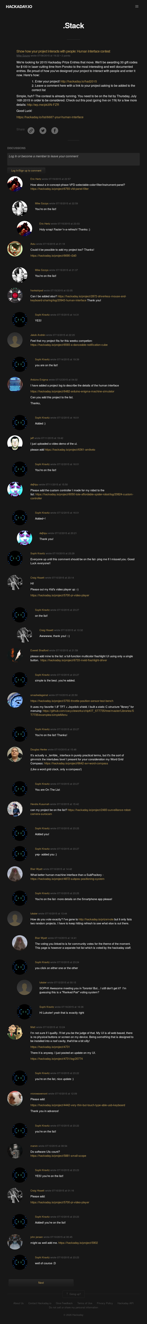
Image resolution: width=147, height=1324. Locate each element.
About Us (18, 1303)
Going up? (75, 1294)
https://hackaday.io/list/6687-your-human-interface (49, 117)
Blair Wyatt (36, 869)
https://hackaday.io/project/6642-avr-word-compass (76, 763)
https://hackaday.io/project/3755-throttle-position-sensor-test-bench (71, 701)
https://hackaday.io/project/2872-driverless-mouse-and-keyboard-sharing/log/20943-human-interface (78, 298)
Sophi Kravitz (42, 314)
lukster (34, 913)
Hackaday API (126, 1303)
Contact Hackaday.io (39, 1303)
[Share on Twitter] (43, 129)
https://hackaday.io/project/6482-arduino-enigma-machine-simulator (72, 391)
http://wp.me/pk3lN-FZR (43, 104)
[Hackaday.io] (19, 6)
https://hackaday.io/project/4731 (50, 1047)
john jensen (36, 1237)
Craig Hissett (37, 577)
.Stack (73, 25)
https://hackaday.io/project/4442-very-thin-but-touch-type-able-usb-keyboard (77, 1105)
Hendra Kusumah (39, 804)
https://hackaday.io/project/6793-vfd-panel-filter (59, 189)
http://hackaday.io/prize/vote (96, 919)
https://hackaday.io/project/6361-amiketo (70, 449)
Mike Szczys (23, 55)
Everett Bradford (39, 650)
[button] (136, 6)
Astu (32, 244)
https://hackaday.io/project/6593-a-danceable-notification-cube (69, 345)
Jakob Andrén (37, 335)
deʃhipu (34, 484)
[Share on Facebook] (54, 129)
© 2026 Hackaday (73, 1315)
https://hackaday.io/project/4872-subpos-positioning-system (67, 879)
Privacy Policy (105, 1303)
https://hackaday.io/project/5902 (78, 1243)
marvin (34, 1146)
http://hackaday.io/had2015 (78, 81)
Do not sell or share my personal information (73, 1307)
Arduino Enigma (39, 379)
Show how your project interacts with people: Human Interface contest (63, 50)
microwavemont (38, 1093)
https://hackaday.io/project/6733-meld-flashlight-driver (73, 660)
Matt (32, 1027)
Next (41, 1282)
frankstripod (36, 290)
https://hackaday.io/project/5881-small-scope (58, 1155)
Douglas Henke (38, 749)
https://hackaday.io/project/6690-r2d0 (53, 255)
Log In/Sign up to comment (26, 170)
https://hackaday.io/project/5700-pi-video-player (59, 595)
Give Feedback (64, 1303)
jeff (32, 438)
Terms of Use (84, 1303)
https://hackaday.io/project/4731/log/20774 (56, 1058)
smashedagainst (39, 695)
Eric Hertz (35, 179)
